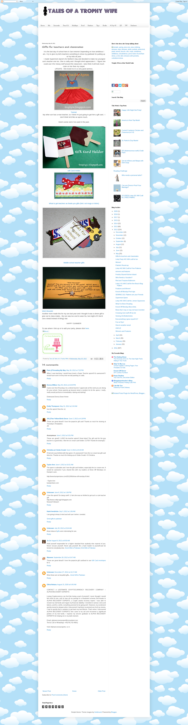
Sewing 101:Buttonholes (124, 316)
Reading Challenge (120, 171)
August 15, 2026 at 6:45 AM (66, 584)
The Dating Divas (120, 357)
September (120, 241)
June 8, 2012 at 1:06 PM (63, 492)
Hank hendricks (53, 511)
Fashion (90, 25)
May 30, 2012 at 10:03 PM (67, 385)
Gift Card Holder (74, 171)
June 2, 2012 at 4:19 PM (77, 418)
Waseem (50, 557)
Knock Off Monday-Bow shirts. (126, 307)
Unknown (50, 492)
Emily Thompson (53, 406)
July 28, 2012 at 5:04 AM (63, 528)
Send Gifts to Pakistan (72, 548)
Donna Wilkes (52, 385)
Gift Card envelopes (99, 560)
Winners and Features (123, 331)
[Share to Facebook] (101, 359)
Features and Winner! (123, 288)
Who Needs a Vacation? (124, 277)
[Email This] (95, 359)
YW (126, 25)
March (118, 338)
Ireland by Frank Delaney (122, 387)
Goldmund (98, 712)
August (118, 244)
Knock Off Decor (120, 371)
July (117, 247)
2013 (116, 226)
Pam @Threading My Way (56, 370)
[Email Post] (91, 358)
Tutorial (74, 112)
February (119, 341)
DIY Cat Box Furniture (121, 372)
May (117, 253)
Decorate (57, 25)
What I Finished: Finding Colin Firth (125, 382)
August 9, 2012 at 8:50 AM (61, 540)
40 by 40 (113, 25)
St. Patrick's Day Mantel (130, 140)
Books (105, 25)
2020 (116, 211)
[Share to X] (99, 359)
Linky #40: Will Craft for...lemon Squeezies (130, 301)
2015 (116, 220)
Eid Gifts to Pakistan (88, 548)
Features (134, 25)
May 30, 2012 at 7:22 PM (75, 370)
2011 (116, 348)
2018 (116, 214)
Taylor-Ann (51, 465)
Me (49, 25)
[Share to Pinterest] (102, 359)
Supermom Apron (122, 298)
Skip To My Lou (119, 364)
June (118, 250)
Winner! (118, 262)
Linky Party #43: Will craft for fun (127, 259)
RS (121, 25)
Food (82, 25)
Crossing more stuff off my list (126, 313)
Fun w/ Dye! (120, 322)
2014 (116, 223)
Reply (49, 378)
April (117, 335)
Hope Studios (119, 376)
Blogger (114, 712)
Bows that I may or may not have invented (130, 310)
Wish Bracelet (47, 311)
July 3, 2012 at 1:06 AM (67, 511)
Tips (97, 25)
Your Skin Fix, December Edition (124, 377)
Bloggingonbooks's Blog (123, 381)
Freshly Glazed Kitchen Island (126, 274)
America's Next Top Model (131, 120)
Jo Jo (49, 540)
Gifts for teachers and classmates (127, 256)
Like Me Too (118, 386)
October (119, 238)
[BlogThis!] (97, 359)
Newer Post (47, 691)
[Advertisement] (77, 34)
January (119, 344)
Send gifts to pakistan (54, 519)
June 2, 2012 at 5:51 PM (65, 435)
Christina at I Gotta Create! (56, 450)
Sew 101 (66, 25)
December (119, 232)
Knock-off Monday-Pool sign (125, 291)
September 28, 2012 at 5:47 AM (64, 557)
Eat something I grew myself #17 (127, 319)
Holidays (75, 25)
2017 (116, 217)
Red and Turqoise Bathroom (125, 280)
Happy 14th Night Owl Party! (131, 110)
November (119, 235)
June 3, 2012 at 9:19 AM (75, 450)
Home (43, 25)
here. (87, 328)
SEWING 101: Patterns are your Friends (129, 294)
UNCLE (118, 328)
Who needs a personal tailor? (132, 175)
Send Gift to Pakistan (77, 575)
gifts (58, 531)
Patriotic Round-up (122, 265)
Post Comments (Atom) (60, 695)
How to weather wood (123, 325)
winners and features (123, 271)
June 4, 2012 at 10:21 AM (64, 465)
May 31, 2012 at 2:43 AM (68, 406)
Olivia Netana (52, 584)
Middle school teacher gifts (74, 263)
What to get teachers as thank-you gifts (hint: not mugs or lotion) (74, 203)
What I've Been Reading (124, 304)
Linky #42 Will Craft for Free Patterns (128, 268)
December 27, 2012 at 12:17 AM (66, 572)
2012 (116, 229)
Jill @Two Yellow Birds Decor (57, 418)
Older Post (101, 691)
